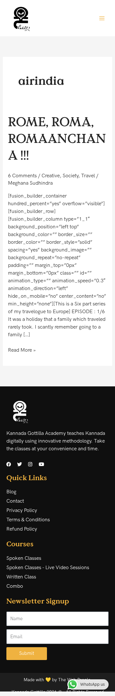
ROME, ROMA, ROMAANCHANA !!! (57, 138)
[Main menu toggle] (102, 18)
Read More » (22, 350)
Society (70, 176)
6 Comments (22, 176)
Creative (51, 176)
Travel (88, 176)
